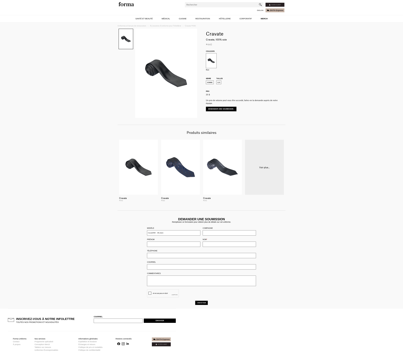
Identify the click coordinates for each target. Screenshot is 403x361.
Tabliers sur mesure (43, 347)
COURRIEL (151, 262)
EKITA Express (276, 10)
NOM (205, 239)
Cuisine (182, 19)
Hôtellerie (225, 19)
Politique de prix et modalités (90, 347)
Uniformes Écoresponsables (46, 350)
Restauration (202, 19)
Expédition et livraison (87, 342)
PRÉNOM (150, 239)
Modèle (150, 228)
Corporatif (245, 19)
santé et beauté (144, 19)
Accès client (276, 5)
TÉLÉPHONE (152, 251)
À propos (16, 344)
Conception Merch (42, 344)
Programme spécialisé (44, 342)
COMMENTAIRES (154, 273)
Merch (264, 19)
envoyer (160, 320)
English (260, 10)
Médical (166, 19)
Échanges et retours (86, 344)
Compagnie (208, 228)
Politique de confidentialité (89, 350)
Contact (16, 342)
